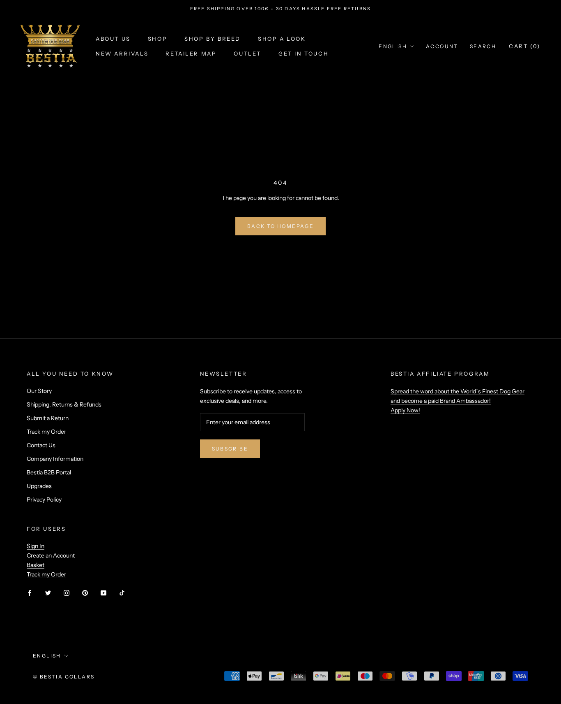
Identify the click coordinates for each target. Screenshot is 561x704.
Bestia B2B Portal (49, 472)
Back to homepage (280, 226)
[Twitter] (48, 592)
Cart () (524, 46)
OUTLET (247, 53)
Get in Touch (303, 53)
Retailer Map (191, 53)
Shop (157, 39)
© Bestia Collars (63, 677)
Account (442, 46)
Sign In (35, 546)
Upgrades (39, 486)
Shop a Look (282, 39)
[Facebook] (29, 592)
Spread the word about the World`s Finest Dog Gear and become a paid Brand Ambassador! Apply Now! (457, 401)
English (393, 46)
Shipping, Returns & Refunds (64, 404)
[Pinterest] (85, 592)
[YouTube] (103, 592)
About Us (113, 39)
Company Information (55, 458)
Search (483, 46)
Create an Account (51, 555)
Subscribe (230, 449)
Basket (35, 565)
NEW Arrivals (122, 53)
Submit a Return (48, 418)
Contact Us (41, 445)
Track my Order (46, 431)
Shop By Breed (212, 39)
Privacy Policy (44, 499)
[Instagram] (66, 592)
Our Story (39, 391)
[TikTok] (122, 592)
